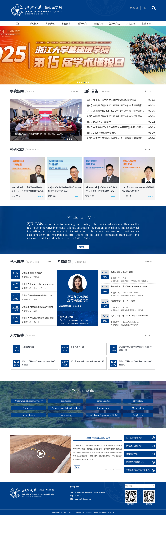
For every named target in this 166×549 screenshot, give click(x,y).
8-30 (15, 272)
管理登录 (89, 512)
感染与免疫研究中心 (135, 462)
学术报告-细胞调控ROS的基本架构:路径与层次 (38, 295)
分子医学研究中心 (134, 437)
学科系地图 (22, 401)
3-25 (15, 306)
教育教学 (66, 23)
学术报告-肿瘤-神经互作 (32, 272)
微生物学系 (96, 410)
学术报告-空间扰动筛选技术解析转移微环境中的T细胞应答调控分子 (38, 318)
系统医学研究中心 (134, 445)
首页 (18, 23)
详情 (40, 196)
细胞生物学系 (73, 401)
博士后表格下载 (77, 347)
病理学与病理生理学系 (48, 401)
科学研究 (82, 23)
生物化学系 (96, 401)
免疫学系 (48, 410)
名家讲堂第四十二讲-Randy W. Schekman (129, 315)
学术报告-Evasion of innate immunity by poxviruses (38, 284)
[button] (77, 82)
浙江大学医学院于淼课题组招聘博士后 (87, 361)
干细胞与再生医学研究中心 (137, 470)
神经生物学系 (143, 410)
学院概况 (34, 23)
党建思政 (146, 23)
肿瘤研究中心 (132, 454)
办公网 (134, 8)
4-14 (15, 295)
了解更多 (83, 241)
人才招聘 (130, 23)
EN (144, 8)
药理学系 (143, 401)
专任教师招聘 (28, 347)
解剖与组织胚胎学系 (74, 410)
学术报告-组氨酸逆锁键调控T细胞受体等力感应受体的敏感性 (38, 306)
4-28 (15, 284)
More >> (74, 91)
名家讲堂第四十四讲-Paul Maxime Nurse (129, 286)
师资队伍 (50, 23)
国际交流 (98, 23)
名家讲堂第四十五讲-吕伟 (122, 271)
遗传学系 (119, 410)
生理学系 (22, 410)
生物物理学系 (119, 401)
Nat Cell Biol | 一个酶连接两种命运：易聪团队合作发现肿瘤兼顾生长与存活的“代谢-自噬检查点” (27, 191)
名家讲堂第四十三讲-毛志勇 (123, 301)
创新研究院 (114, 23)
